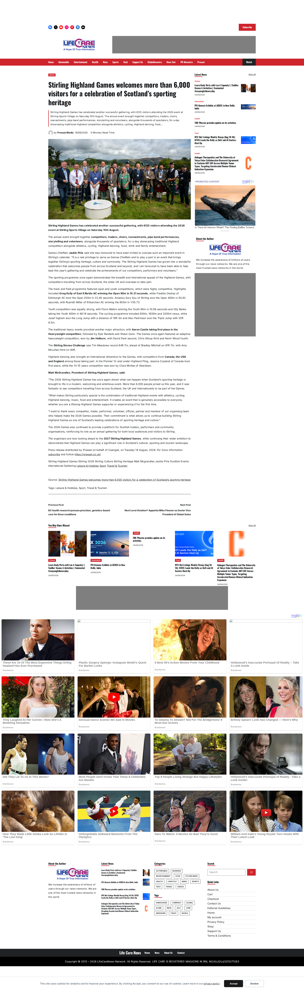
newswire (160, 913)
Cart (209, 894)
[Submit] (251, 872)
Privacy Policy (215, 921)
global (189, 903)
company (176, 903)
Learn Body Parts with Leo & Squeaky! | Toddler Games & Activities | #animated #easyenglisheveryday (216, 88)
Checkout (213, 898)
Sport (103, 465)
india (169, 908)
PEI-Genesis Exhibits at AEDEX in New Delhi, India (215, 106)
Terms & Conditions (219, 935)
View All (252, 74)
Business (176, 871)
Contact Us (214, 903)
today (174, 913)
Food (197, 133)
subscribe (54, 454)
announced (161, 903)
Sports (52, 75)
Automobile (199, 101)
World (185, 913)
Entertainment (163, 876)
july (179, 908)
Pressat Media (65, 132)
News (184, 881)
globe (159, 908)
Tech (158, 887)
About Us (212, 889)
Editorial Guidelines (218, 908)
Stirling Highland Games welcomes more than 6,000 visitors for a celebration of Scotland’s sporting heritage (124, 479)
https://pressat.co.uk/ (88, 454)
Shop (210, 926)
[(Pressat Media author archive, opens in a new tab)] (50, 134)
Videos (197, 81)
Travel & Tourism (117, 465)
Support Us (214, 931)
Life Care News (130, 952)
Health (197, 119)
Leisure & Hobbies (88, 465)
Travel (169, 887)
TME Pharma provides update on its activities (215, 122)
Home (211, 912)
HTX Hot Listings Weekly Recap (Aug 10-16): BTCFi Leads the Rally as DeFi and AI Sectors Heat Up (215, 140)
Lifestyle (172, 881)
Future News (191, 876)
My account (214, 917)
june (188, 908)
